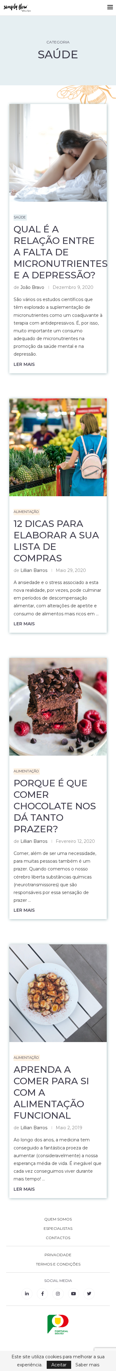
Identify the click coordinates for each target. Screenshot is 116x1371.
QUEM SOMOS (58, 1219)
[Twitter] (89, 1293)
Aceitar (59, 1365)
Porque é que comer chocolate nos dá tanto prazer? (55, 806)
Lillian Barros (33, 570)
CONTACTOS (58, 1238)
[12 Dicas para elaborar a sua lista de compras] (58, 447)
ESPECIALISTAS (58, 1228)
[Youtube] (73, 1293)
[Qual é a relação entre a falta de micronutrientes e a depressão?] (58, 153)
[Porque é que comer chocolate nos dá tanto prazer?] (58, 707)
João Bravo (32, 287)
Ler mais (24, 364)
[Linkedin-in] (26, 1293)
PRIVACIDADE (58, 1255)
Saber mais (87, 1365)
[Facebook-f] (42, 1293)
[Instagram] (57, 1293)
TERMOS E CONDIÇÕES (58, 1264)
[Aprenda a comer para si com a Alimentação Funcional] (58, 993)
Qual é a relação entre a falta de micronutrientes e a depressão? (61, 252)
